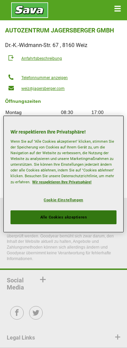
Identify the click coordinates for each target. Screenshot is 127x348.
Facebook (17, 317)
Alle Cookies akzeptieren (63, 217)
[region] (63, 174)
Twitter (36, 317)
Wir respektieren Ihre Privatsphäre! (61, 182)
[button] (117, 8)
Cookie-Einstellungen (63, 200)
